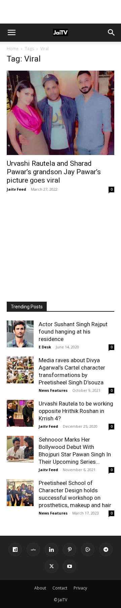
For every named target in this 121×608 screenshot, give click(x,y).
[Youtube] (69, 566)
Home (12, 48)
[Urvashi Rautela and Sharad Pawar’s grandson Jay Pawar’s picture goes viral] (60, 113)
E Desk (45, 346)
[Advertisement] (60, 11)
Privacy (80, 588)
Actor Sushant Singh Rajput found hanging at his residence (73, 331)
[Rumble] (87, 549)
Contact (59, 588)
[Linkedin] (51, 549)
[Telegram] (106, 549)
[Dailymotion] (15, 549)
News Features (53, 390)
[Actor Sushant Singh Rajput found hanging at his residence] (20, 333)
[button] (11, 33)
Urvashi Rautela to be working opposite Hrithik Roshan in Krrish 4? (76, 411)
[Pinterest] (69, 549)
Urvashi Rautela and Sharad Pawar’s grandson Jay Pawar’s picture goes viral (54, 171)
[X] (51, 566)
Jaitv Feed (16, 189)
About (40, 588)
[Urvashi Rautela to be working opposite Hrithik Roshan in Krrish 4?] (20, 413)
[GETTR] (33, 549)
